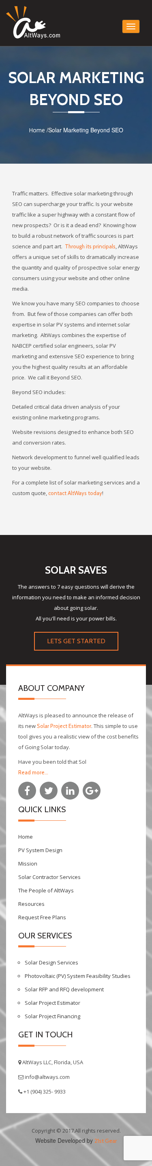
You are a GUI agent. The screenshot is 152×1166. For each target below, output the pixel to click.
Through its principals (90, 246)
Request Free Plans (42, 917)
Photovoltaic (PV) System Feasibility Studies (78, 976)
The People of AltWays (46, 890)
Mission (27, 863)
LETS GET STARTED (76, 641)
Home (37, 130)
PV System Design (40, 850)
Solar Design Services (51, 962)
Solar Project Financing (52, 1016)
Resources (31, 903)
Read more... (33, 772)
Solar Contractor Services (49, 877)
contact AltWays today (75, 493)
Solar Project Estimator (64, 726)
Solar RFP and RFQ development (64, 989)
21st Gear (105, 1140)
